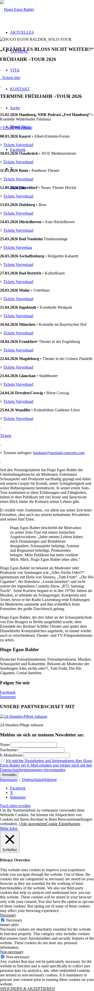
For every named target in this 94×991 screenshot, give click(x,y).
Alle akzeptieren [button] (33, 824)
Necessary (14, 920)
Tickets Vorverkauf (16, 128)
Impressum (8, 779)
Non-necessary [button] (12, 952)
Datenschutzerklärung (39, 779)
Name (5, 744)
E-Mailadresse (11, 755)
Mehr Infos (9, 828)
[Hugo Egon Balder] (17, 9)
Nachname (8, 750)
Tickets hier (10, 77)
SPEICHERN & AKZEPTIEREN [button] (27, 988)
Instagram (8, 697)
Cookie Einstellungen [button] (63, 824)
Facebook (8, 692)
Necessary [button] (8, 915)
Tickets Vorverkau (17, 247)
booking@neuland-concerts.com (58, 453)
